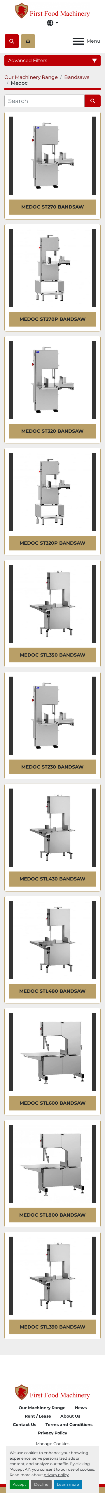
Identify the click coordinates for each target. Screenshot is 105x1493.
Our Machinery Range (42, 1407)
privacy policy (56, 1475)
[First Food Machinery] (52, 1392)
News (81, 1407)
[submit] (93, 101)
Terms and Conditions (69, 1424)
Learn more (68, 1484)
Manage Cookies (52, 1443)
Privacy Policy (52, 1433)
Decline (41, 1484)
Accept (19, 1484)
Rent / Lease (38, 1416)
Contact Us (24, 1424)
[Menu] (78, 41)
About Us (70, 1416)
